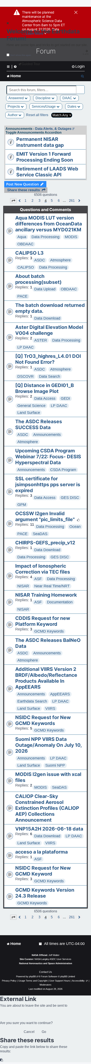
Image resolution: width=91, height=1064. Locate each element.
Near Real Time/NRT (52, 586)
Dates (72, 106)
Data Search (49, 376)
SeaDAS (40, 534)
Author (13, 115)
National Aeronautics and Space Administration (45, 963)
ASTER (40, 340)
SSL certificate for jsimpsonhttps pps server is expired (47, 484)
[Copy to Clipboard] (1, 1060)
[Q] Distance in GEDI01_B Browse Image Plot (44, 388)
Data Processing (45, 237)
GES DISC (70, 498)
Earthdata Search (32, 701)
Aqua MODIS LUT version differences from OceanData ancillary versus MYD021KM (48, 224)
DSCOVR (25, 376)
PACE (22, 296)
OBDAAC (25, 244)
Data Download (47, 318)
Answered (16, 98)
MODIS (71, 237)
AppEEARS (60, 694)
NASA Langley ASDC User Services (52, 959)
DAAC (67, 98)
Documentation (60, 602)
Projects (14, 106)
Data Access (44, 398)
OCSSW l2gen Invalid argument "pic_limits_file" (45, 516)
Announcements (47, 434)
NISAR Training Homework (46, 595)
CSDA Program (63, 470)
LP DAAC (25, 347)
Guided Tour (31, 64)
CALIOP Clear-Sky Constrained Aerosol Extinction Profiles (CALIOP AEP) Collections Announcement (47, 808)
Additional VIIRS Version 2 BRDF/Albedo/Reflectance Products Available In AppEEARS (46, 678)
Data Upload (44, 289)
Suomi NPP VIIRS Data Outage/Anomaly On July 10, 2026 (48, 745)
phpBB (32, 976)
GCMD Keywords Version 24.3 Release (44, 893)
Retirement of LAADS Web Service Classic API (47, 172)
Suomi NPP (55, 765)
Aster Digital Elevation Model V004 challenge (49, 330)
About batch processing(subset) (38, 279)
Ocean (75, 526)
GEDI (65, 398)
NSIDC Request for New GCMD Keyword (43, 871)
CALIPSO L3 (29, 253)
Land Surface (28, 412)
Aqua (21, 237)
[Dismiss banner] (75, 13)
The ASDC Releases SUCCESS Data (38, 424)
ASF (38, 579)
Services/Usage (44, 106)
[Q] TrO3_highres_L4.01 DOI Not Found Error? (48, 359)
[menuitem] (78, 66)
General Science (31, 406)
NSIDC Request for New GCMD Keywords (43, 720)
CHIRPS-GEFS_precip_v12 (45, 543)
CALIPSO (25, 267)
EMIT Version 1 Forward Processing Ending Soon (44, 157)
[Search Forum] (81, 88)
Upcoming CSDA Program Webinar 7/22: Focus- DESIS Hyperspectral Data (48, 456)
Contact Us (45, 972)
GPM (21, 504)
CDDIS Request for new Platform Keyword (42, 621)
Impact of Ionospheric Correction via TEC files (42, 569)
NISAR (23, 586)
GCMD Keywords (49, 631)
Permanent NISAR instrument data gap (40, 142)
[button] (13, 200)
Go (44, 1032)
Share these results (23, 190)
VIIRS (50, 708)
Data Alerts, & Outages (53, 128)
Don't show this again (20, 55)
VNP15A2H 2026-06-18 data (49, 829)
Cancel (29, 1032)
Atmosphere (60, 260)
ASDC (39, 260)
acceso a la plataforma (41, 852)
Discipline (43, 98)
